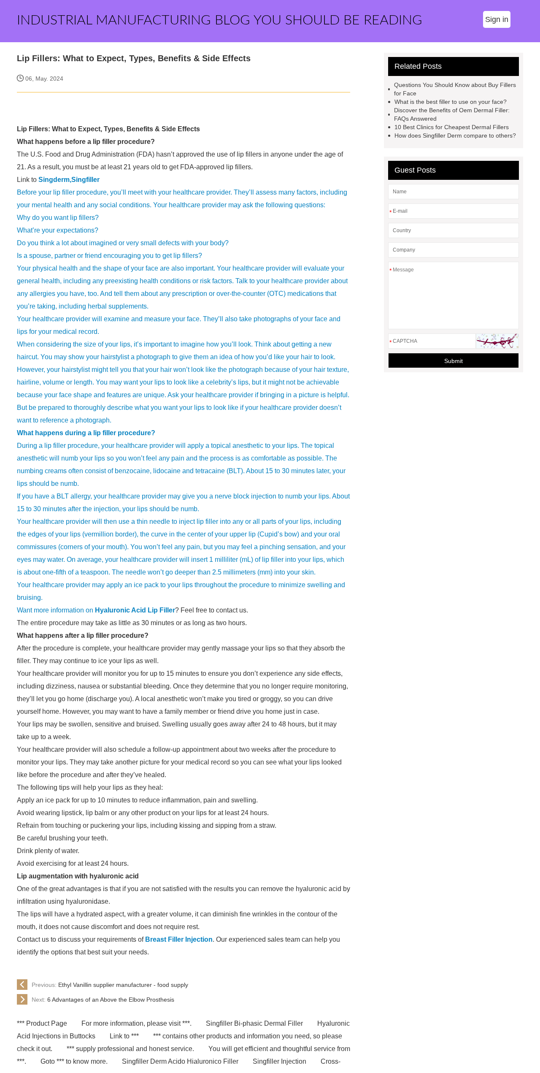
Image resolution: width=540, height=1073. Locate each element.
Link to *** (124, 1036)
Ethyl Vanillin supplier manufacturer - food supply (110, 984)
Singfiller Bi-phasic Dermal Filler (254, 1023)
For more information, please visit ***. (136, 1023)
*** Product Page (42, 1023)
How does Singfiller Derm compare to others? (455, 135)
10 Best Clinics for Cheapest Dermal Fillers (451, 127)
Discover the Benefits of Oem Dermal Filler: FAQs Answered (452, 114)
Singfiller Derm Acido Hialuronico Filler (180, 1061)
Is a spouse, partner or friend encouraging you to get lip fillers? (109, 255)
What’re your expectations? (57, 230)
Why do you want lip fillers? (58, 217)
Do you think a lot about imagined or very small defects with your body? (123, 243)
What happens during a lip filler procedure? (86, 432)
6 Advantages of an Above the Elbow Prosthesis (103, 999)
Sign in (496, 19)
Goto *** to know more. (74, 1061)
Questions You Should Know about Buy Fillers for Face (455, 89)
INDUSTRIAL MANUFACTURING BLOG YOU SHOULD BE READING (219, 20)
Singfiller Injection (279, 1061)
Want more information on (56, 610)
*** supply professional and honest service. (130, 1048)
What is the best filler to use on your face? (450, 101)
